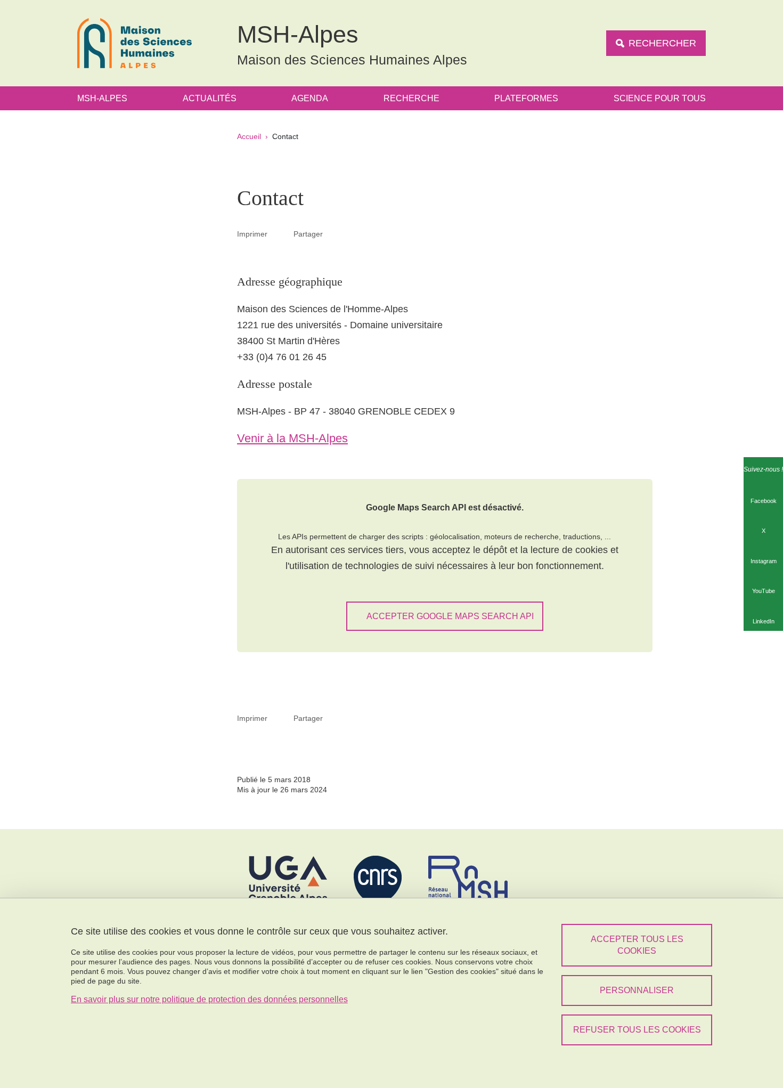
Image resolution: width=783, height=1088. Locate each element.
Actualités (209, 98)
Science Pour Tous (660, 98)
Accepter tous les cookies (637, 945)
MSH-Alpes (102, 98)
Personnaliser (637, 990)
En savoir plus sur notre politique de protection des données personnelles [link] (209, 999)
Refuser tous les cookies (637, 1029)
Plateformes (526, 98)
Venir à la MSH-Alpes (292, 438)
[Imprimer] (280, 233)
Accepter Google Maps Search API (450, 616)
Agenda (309, 98)
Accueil (249, 136)
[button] (335, 233)
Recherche (411, 98)
